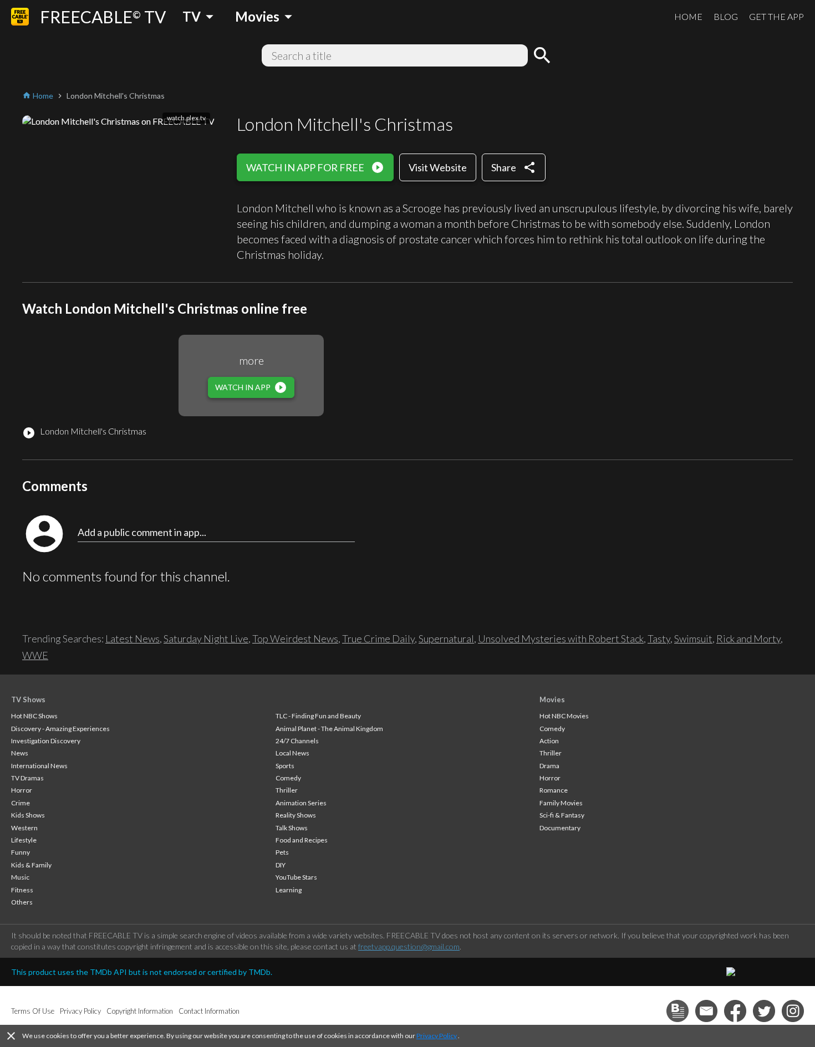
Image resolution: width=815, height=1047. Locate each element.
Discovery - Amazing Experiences (60, 728)
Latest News (132, 638)
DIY (281, 865)
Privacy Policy (436, 1035)
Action (549, 741)
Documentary (559, 828)
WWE (35, 655)
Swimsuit (693, 638)
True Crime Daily (378, 638)
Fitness (22, 890)
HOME (688, 16)
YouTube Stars (296, 877)
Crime (20, 803)
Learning (289, 890)
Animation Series (301, 803)
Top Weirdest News (295, 638)
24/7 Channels (297, 741)
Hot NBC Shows (34, 716)
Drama (549, 766)
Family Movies (561, 803)
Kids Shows (28, 815)
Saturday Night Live (206, 638)
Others (22, 902)
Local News (292, 753)
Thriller (287, 790)
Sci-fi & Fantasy (561, 815)
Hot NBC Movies (564, 716)
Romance (553, 790)
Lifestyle (24, 840)
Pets (282, 852)
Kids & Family (31, 865)
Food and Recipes (302, 840)
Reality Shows (296, 815)
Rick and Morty (748, 638)
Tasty (659, 638)
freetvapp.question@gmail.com (409, 946)
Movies (552, 699)
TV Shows (28, 699)
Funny (20, 852)
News (19, 753)
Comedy (288, 778)
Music (20, 877)
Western (24, 828)
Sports (285, 766)
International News (39, 766)
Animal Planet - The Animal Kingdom (329, 728)
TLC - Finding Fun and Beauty (318, 716)
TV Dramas (27, 778)
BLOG (726, 16)
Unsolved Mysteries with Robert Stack (561, 638)
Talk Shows (292, 828)
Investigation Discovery (45, 741)
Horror (21, 790)
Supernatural (446, 638)
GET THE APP (776, 16)
